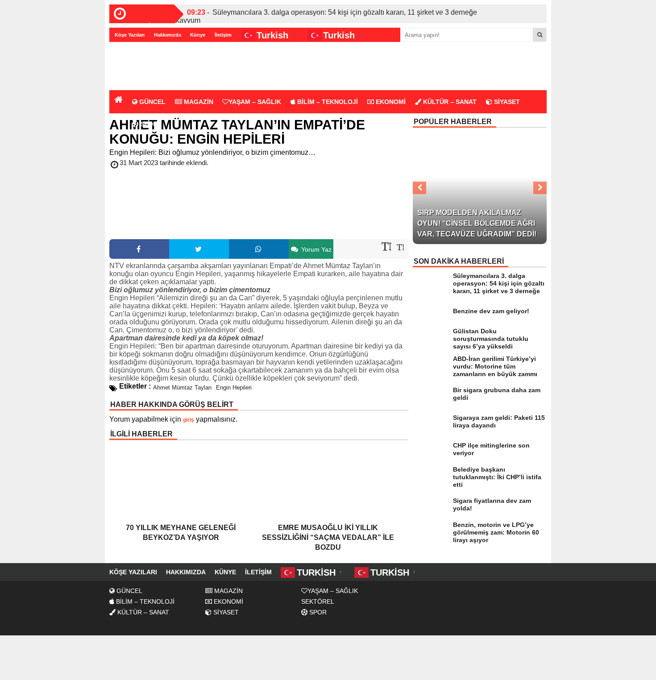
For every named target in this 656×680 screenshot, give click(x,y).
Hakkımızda (167, 34)
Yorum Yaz (315, 249)
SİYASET (506, 101)
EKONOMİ (390, 101)
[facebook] (139, 249)
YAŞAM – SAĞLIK (254, 101)
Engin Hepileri (234, 387)
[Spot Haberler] (160, 67)
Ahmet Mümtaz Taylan (182, 387)
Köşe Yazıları (130, 34)
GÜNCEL (151, 101)
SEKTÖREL (317, 601)
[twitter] (199, 249)
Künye (197, 34)
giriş (188, 420)
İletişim (223, 34)
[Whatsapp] (259, 249)
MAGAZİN (197, 101)
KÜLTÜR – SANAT (449, 101)
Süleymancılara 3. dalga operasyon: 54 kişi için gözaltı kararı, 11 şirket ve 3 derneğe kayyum (326, 16)
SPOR (148, 124)
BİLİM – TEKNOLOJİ (326, 101)
